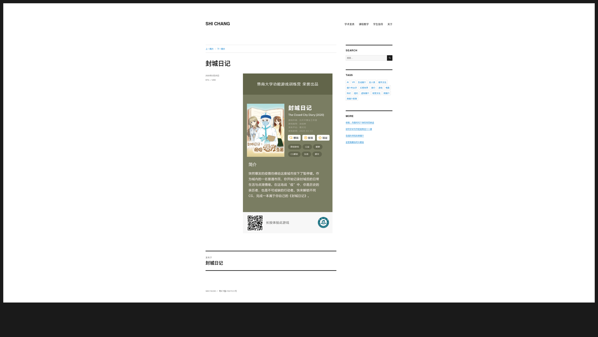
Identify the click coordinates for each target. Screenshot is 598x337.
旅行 (373, 87)
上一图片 (210, 48)
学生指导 (378, 24)
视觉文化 (376, 93)
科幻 (349, 93)
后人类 (372, 82)
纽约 (356, 93)
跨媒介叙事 (352, 98)
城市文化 (382, 82)
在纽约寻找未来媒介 (355, 135)
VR (353, 82)
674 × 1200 (211, 79)
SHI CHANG (218, 23)
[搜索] (389, 58)
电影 (388, 87)
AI (348, 82)
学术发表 (349, 24)
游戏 (380, 87)
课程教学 (364, 24)
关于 (389, 24)
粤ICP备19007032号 (228, 291)
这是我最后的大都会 (355, 142)
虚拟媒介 (365, 93)
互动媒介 (362, 82)
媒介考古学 (352, 87)
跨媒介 (387, 93)
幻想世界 (364, 87)
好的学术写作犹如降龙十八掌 (359, 129)
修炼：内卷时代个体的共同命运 (360, 122)
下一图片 (221, 48)
